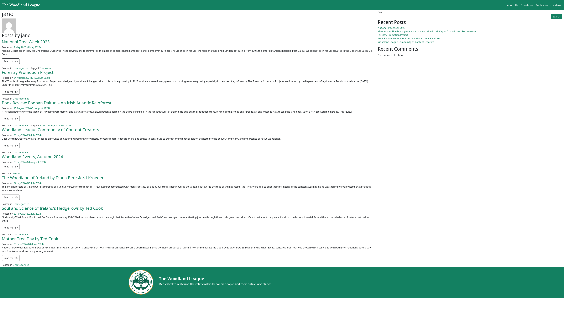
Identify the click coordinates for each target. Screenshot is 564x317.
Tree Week (45, 68)
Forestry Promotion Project (27, 72)
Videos (557, 5)
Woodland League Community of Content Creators (50, 129)
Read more (10, 61)
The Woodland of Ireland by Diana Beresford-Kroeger (53, 177)
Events (16, 173)
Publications (543, 5)
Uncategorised (21, 68)
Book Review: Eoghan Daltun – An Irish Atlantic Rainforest (56, 103)
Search (381, 12)
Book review (46, 125)
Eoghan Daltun (62, 125)
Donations (527, 5)
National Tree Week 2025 (26, 41)
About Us (512, 5)
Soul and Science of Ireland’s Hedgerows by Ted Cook (52, 208)
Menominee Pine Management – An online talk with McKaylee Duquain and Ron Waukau (427, 31)
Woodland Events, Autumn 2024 (32, 156)
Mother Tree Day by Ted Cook (30, 238)
